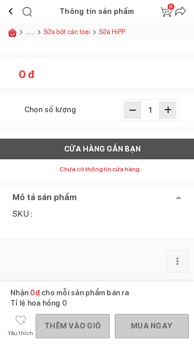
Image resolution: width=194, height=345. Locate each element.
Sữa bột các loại (66, 32)
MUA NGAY (152, 326)
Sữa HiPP (112, 32)
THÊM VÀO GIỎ (72, 326)
